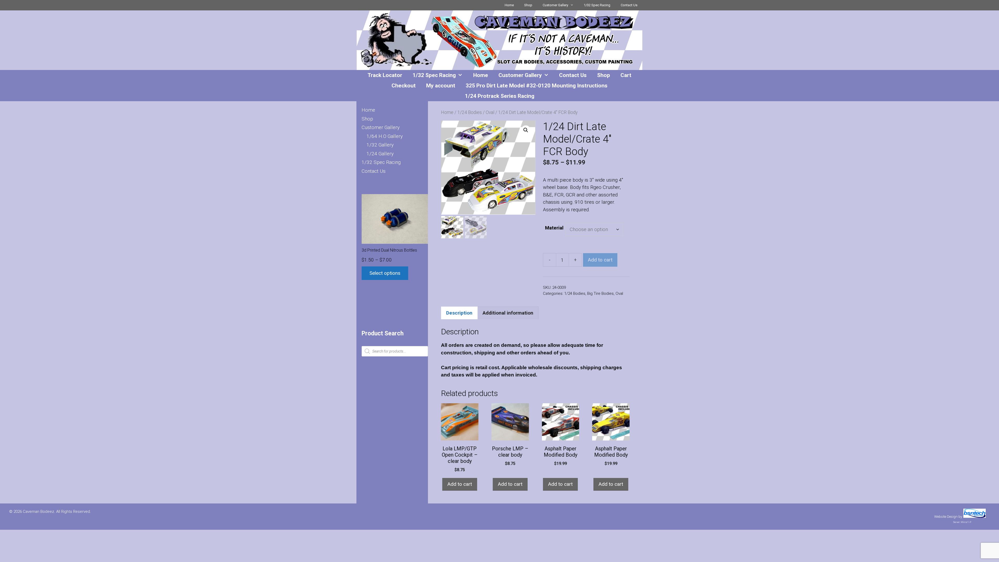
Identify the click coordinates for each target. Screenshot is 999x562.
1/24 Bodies (469, 112)
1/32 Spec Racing (597, 5)
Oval (490, 112)
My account (440, 85)
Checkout (404, 85)
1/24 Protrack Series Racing (499, 96)
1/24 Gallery (380, 154)
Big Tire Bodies (600, 293)
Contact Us (629, 5)
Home (509, 5)
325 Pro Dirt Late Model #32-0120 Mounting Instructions (536, 85)
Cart (625, 75)
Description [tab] (459, 313)
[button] (525, 130)
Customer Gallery (555, 5)
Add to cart (600, 260)
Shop (528, 5)
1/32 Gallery (380, 145)
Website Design (946, 517)
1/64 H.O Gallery (385, 136)
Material (554, 228)
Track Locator (385, 75)
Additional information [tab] (508, 313)
